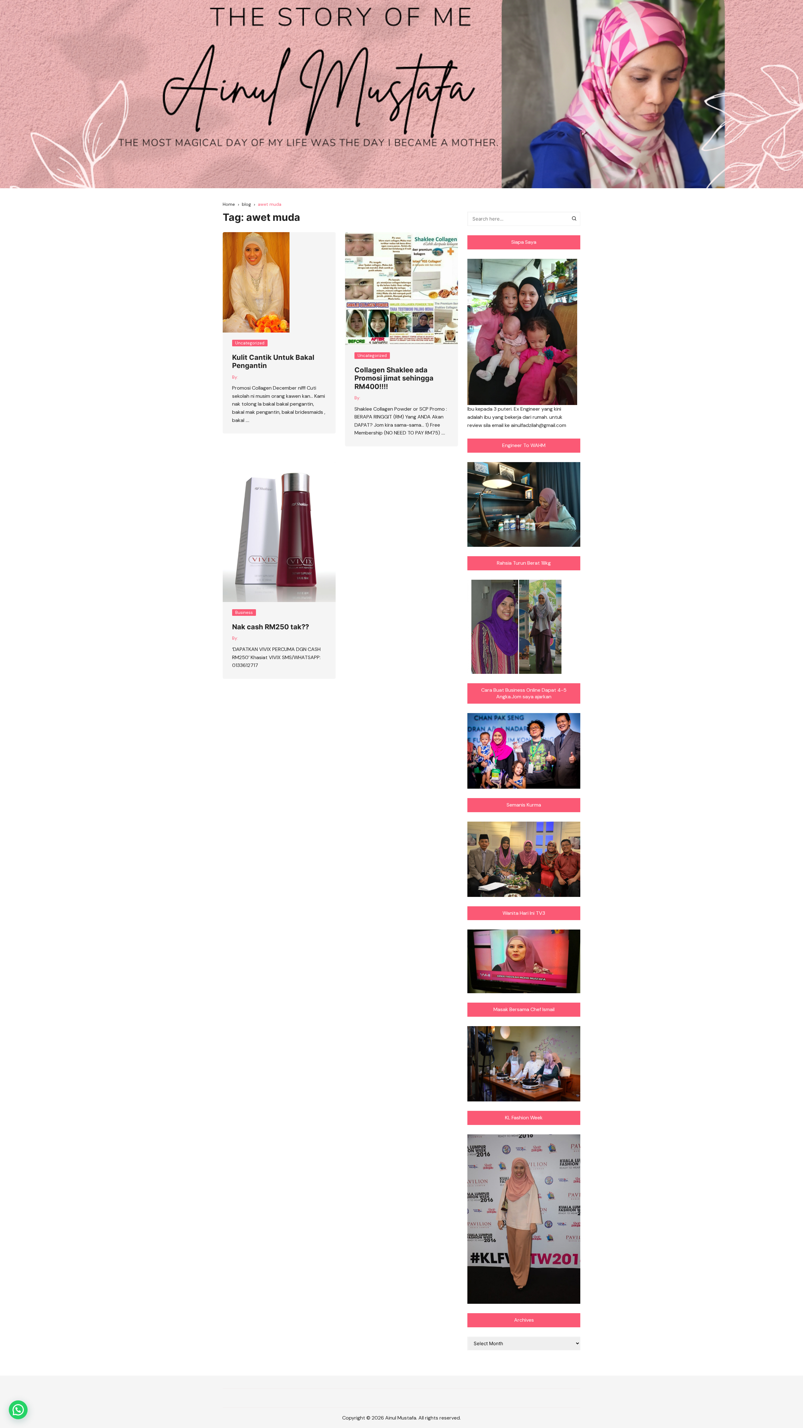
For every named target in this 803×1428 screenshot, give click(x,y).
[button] (18, 1409)
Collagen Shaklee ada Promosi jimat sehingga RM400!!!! (393, 378)
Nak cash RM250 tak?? (270, 627)
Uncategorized (249, 343)
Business (244, 612)
